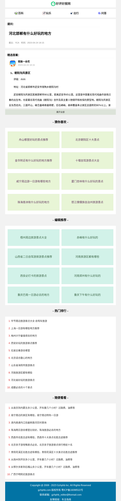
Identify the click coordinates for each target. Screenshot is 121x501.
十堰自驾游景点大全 (87, 160)
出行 (76, 13)
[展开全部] (60, 8)
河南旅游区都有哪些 (87, 256)
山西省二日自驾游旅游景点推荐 (33, 256)
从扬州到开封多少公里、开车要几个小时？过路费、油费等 (41, 459)
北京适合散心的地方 (21, 358)
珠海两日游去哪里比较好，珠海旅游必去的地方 (36, 430)
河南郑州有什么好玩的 (87, 275)
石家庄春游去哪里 (20, 350)
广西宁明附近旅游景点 (23, 474)
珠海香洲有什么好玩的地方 (33, 202)
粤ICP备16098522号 (72, 490)
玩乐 (48, 13)
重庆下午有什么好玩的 (87, 294)
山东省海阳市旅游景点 (23, 365)
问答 (104, 13)
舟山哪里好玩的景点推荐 (33, 139)
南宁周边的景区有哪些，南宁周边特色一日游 (34, 415)
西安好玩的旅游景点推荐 (24, 343)
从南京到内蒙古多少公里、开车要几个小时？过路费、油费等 (43, 408)
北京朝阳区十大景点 (87, 139)
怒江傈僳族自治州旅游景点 (87, 202)
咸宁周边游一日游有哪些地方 (33, 181)
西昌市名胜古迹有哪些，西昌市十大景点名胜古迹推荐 (39, 437)
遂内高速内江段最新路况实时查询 (28, 422)
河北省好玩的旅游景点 (23, 380)
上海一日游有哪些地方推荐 (25, 328)
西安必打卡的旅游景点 (33, 275)
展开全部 (60, 112)
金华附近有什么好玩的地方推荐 (33, 160)
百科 (20, 13)
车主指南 (66, 499)
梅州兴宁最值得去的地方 (24, 335)
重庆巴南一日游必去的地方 (33, 294)
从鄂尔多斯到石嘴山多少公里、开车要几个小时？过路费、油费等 (45, 467)
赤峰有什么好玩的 (87, 237)
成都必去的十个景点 (21, 387)
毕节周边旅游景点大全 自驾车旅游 (29, 321)
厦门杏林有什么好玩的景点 (87, 181)
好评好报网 (63, 3)
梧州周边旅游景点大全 (33, 237)
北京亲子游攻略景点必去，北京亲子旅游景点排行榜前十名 (41, 445)
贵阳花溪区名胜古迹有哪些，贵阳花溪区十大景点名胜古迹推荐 (44, 452)
